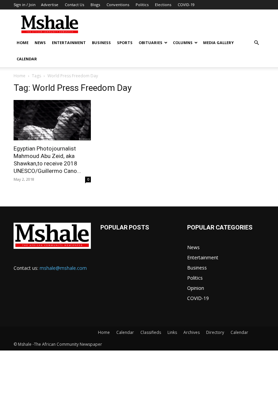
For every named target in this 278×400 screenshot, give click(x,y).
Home (22, 42)
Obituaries (150, 42)
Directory (215, 332)
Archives (191, 332)
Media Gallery (218, 42)
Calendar (27, 58)
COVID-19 (186, 4)
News (40, 42)
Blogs (95, 4)
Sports (125, 42)
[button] (256, 43)
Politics (142, 4)
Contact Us (74, 4)
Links (172, 332)
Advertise (49, 4)
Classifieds (150, 332)
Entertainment (69, 42)
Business (101, 42)
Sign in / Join (25, 4)
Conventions (117, 4)
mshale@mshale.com (63, 268)
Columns (183, 42)
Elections (163, 4)
